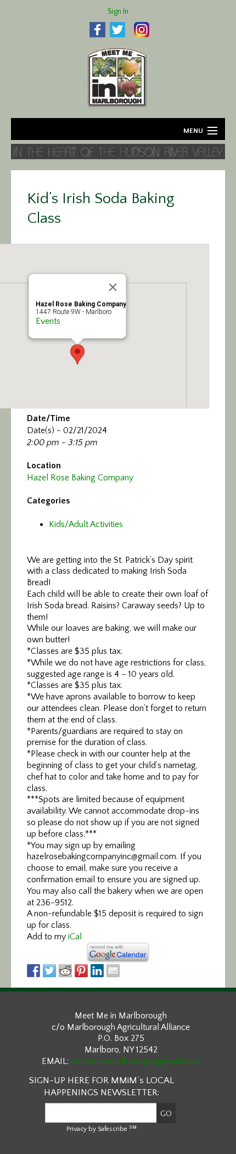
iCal (75, 937)
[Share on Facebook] (33, 970)
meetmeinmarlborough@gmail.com (135, 1061)
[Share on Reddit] (65, 970)
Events (48, 322)
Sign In (118, 11)
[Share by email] (113, 970)
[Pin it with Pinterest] (81, 970)
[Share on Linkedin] (97, 970)
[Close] (113, 288)
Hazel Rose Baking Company (80, 478)
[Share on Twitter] (49, 970)
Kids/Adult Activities (86, 524)
